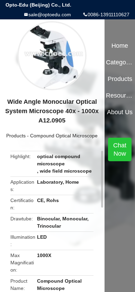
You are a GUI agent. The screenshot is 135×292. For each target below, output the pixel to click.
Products (16, 135)
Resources (119, 95)
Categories (119, 62)
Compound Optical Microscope (64, 135)
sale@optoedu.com (49, 14)
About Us (120, 112)
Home (119, 45)
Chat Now (119, 149)
